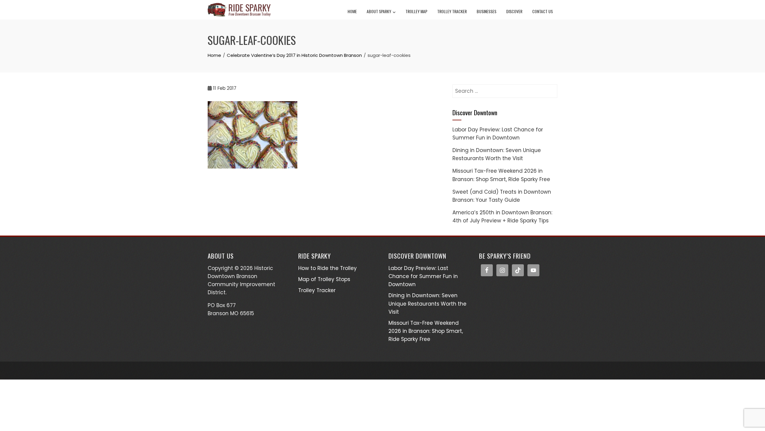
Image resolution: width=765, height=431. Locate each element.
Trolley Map (416, 11)
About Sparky (379, 11)
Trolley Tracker (452, 11)
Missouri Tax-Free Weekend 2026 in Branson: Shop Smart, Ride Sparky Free (425, 331)
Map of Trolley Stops (324, 279)
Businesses (486, 11)
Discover (514, 11)
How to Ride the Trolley (327, 268)
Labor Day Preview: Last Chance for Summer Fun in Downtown (423, 276)
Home (352, 11)
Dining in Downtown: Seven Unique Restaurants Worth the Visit (427, 303)
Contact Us (542, 11)
